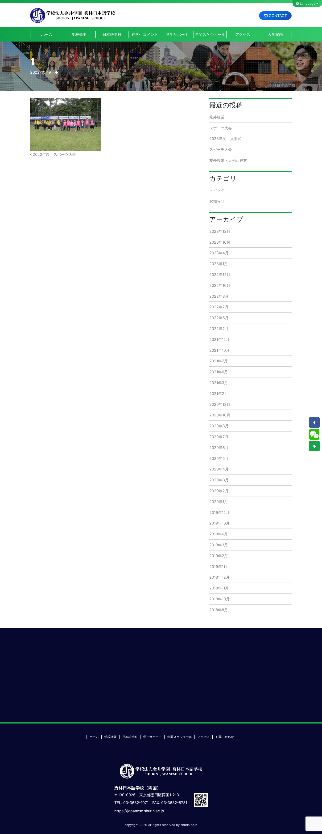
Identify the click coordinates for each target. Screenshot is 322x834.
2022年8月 (219, 296)
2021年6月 (218, 371)
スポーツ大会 (220, 128)
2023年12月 (219, 231)
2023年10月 (219, 242)
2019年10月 (219, 523)
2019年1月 (218, 566)
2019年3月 (218, 544)
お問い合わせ (224, 737)
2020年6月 (219, 447)
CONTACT (277, 15)
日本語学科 (112, 34)
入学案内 (275, 34)
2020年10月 (219, 415)
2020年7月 (218, 436)
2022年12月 (219, 274)
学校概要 (79, 34)
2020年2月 (219, 490)
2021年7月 (218, 361)
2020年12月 (219, 404)
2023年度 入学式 (225, 138)
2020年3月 (219, 480)
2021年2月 (218, 393)
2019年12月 (219, 512)
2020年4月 (219, 469)
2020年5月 (219, 458)
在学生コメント (145, 34)
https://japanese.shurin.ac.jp (139, 811)
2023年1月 (218, 263)
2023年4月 (219, 252)
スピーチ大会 (220, 149)
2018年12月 (219, 577)
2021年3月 (218, 382)
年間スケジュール (210, 34)
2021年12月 (219, 339)
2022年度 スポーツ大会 (54, 154)
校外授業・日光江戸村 (228, 160)
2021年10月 (219, 350)
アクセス (242, 34)
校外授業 (216, 117)
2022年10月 (219, 285)
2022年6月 (219, 317)
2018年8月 (218, 609)
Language (307, 3)
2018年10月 (219, 599)
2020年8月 (219, 425)
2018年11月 (219, 588)
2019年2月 (218, 555)
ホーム (46, 34)
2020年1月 (218, 501)
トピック (216, 190)
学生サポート (177, 34)
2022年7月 (218, 307)
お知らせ (216, 201)
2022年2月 (219, 328)
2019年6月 (218, 534)
